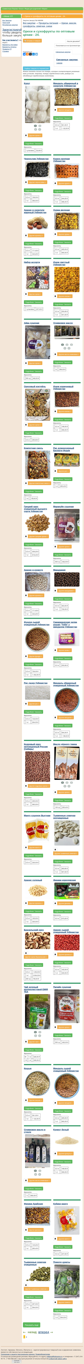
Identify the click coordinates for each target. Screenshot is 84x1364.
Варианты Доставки (10, 45)
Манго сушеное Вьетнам (37, 815)
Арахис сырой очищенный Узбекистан (66, 931)
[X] (30, 54)
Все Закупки (6, 20)
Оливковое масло (63, 323)
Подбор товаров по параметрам (36, 68)
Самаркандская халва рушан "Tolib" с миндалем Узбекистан (65, 624)
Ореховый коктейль (35, 386)
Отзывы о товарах (33, 41)
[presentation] (63, 52)
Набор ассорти (32, 262)
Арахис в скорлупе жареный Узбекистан (35, 211)
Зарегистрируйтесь (14, 29)
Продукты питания (48, 23)
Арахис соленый (33, 880)
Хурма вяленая (61, 210)
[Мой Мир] (33, 54)
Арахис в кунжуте (33, 570)
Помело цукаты (61, 1262)
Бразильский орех (34, 930)
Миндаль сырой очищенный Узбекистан (66, 1069)
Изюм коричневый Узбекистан (63, 387)
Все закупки (29, 23)
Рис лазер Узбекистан (35, 683)
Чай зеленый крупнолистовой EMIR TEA (36, 989)
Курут (27, 83)
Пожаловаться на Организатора (68, 45)
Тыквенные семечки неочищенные (64, 816)
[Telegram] (36, 54)
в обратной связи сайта (58, 1359)
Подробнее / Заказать (33, 143)
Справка (5, 51)
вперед (43, 1332)
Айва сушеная (31, 323)
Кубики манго (60, 1204)
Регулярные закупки (10, 25)
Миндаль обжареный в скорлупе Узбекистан (65, 84)
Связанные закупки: (67, 59)
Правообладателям (42, 1354)
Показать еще (31, 1324)
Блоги (21, 9)
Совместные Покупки (10, 9)
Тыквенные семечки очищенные (35, 1263)
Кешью (28, 1068)
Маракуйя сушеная (63, 506)
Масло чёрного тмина (65, 744)
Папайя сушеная (62, 987)
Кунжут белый (61, 1129)
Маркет (44, 9)
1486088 (59, 63)
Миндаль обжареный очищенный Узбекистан (66, 684)
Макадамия (59, 570)
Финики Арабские (33, 1204)
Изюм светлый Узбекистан (61, 263)
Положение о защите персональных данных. (18, 1354)
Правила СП (6, 49)
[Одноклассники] (27, 54)
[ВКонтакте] (24, 54)
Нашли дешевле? (73, 41)
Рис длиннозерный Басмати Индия (63, 449)
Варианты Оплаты (9, 47)
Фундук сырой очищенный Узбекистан (36, 623)
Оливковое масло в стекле (34, 1130)
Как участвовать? (10, 40)
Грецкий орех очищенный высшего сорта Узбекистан (35, 509)
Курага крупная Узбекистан (61, 160)
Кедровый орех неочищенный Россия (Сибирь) (36, 746)
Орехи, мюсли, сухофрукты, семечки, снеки (50, 24)
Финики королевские (64, 880)
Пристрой (6, 22)
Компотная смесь (33, 448)
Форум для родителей (33, 9)
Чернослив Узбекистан (36, 159)
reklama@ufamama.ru (54, 1356)
